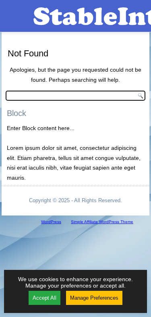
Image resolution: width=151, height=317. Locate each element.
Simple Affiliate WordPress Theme (102, 222)
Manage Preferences (94, 298)
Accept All (44, 298)
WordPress (51, 222)
